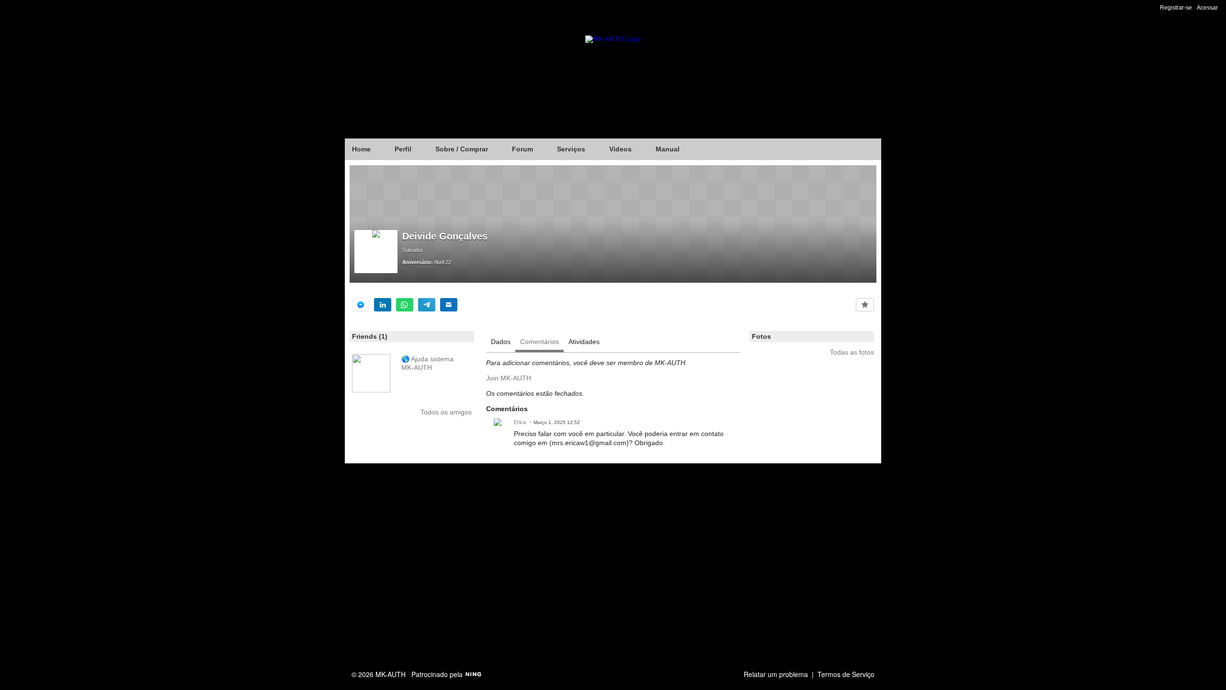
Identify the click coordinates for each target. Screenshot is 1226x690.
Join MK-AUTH (508, 378)
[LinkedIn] (382, 304)
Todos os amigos (446, 412)
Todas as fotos (852, 352)
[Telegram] (426, 304)
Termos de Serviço (845, 674)
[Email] (448, 304)
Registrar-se (1176, 7)
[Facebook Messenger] (360, 304)
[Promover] (865, 304)
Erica (520, 422)
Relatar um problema (776, 674)
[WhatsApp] (404, 304)
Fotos (761, 336)
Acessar (1207, 7)
